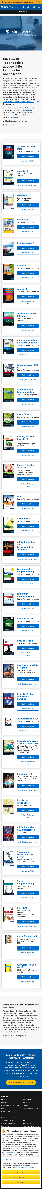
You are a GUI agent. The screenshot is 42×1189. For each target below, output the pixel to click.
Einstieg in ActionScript (23, 801)
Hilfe (24, 1120)
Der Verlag (4, 1099)
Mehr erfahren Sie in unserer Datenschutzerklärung (16, 1160)
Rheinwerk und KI (6, 1111)
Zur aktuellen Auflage (28, 161)
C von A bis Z (23, 518)
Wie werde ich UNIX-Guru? (27, 966)
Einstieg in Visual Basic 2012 (25, 437)
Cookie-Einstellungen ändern (31, 1126)
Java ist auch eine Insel (26, 147)
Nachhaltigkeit (27, 1102)
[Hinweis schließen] (39, 2)
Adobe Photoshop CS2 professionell (26, 828)
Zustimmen (34, 1138)
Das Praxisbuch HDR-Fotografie (27, 666)
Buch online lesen (28, 156)
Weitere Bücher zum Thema (28, 302)
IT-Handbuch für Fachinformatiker (25, 390)
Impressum (16, 1187)
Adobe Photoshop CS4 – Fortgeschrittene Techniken (26, 546)
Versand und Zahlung (7, 1120)
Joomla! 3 (22, 288)
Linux (20, 496)
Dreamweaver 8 (24, 774)
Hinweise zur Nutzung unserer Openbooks (18, 102)
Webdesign (22, 195)
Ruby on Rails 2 (25, 640)
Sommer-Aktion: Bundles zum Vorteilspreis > (20, 2)
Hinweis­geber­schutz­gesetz (30, 1108)
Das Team (4, 1102)
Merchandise (5, 1126)
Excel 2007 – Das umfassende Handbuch (25, 696)
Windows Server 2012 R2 (27, 366)
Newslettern (13, 117)
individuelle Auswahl (10, 1152)
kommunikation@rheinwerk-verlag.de (16, 1032)
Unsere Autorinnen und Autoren (10, 1105)
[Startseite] (9, 7)
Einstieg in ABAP (25, 242)
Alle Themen (22, 11)
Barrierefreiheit (27, 1099)
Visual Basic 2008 (26, 618)
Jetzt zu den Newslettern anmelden (21, 1082)
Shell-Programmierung (25, 882)
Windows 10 (23, 219)
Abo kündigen (27, 1123)
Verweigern (27, 1152)
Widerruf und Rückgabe (8, 1123)
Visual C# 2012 (24, 414)
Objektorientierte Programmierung (25, 570)
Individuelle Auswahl (21, 1177)
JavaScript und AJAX (27, 718)
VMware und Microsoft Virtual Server (25, 854)
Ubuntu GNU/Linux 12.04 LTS (26, 466)
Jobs (2, 1108)
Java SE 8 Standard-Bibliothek (27, 314)
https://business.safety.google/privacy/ (23, 1167)
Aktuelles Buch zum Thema (27, 185)
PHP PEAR (22, 907)
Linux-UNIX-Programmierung (25, 595)
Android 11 (22, 170)
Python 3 (21, 265)
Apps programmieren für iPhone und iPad (27, 341)
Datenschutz (25, 1187)
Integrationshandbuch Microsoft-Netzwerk (27, 742)
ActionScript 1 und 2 (27, 936)
